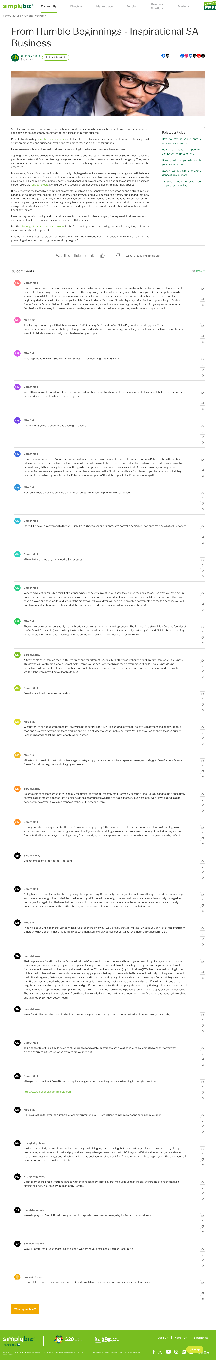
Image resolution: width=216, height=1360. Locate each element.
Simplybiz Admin (34, 1210)
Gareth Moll (31, 282)
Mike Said (29, 320)
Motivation (40, 15)
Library (19, 15)
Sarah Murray (32, 654)
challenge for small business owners (42, 226)
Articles (29, 15)
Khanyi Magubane (34, 1143)
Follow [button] (49, 57)
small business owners (50, 139)
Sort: (196, 271)
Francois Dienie (33, 1277)
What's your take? (25, 1309)
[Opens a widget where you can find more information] (194, 1350)
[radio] (102, 257)
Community (9, 15)
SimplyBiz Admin (30, 55)
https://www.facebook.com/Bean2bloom (48, 1091)
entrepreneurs (40, 184)
